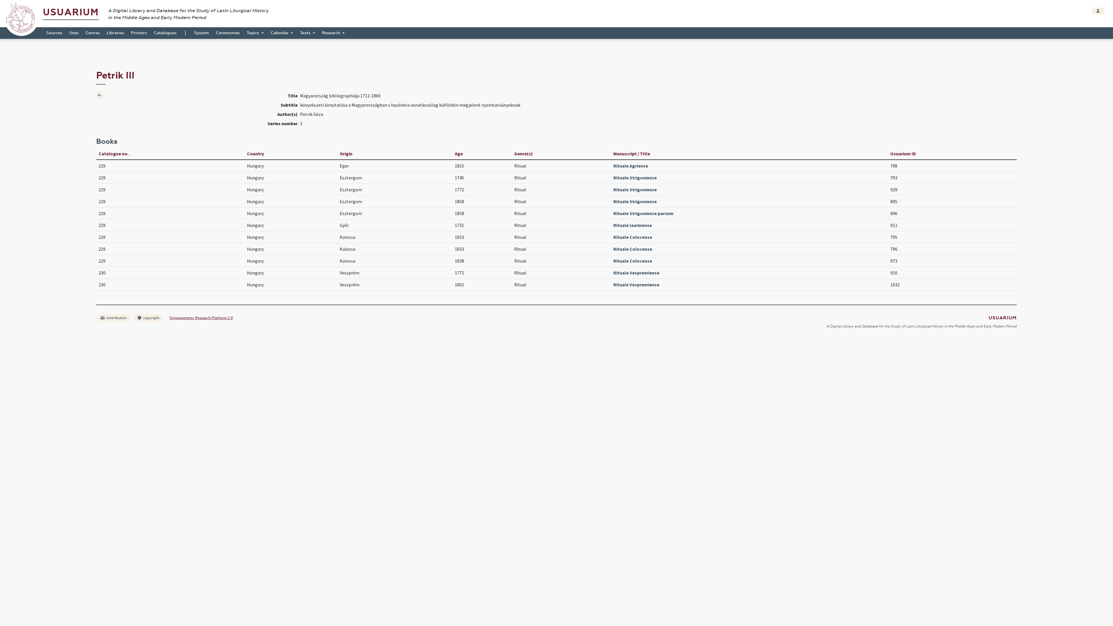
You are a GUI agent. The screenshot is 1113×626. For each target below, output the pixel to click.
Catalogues (165, 32)
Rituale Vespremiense (636, 273)
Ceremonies (228, 32)
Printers (139, 32)
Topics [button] (253, 32)
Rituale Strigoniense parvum (643, 213)
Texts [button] (306, 32)
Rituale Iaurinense (632, 225)
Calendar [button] (280, 32)
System (201, 32)
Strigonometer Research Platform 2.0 (201, 318)
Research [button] (331, 32)
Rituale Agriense (630, 166)
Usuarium (71, 12)
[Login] (1098, 11)
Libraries (115, 32)
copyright (150, 318)
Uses (74, 32)
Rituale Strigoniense (635, 178)
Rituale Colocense (632, 237)
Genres (93, 32)
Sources (54, 32)
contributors (116, 318)
